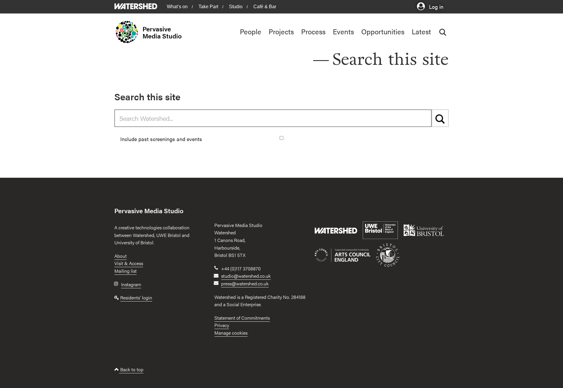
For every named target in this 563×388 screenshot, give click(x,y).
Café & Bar (264, 6)
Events (343, 31)
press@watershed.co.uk (245, 283)
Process (313, 31)
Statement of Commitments (242, 317)
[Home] (128, 32)
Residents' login (136, 297)
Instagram (131, 284)
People (250, 31)
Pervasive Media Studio (162, 32)
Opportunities (382, 31)
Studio (236, 6)
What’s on (177, 6)
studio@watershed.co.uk (246, 275)
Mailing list (125, 270)
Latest (421, 31)
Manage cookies (230, 332)
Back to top (131, 369)
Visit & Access (128, 263)
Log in (435, 6)
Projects (281, 31)
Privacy (221, 325)
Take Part (208, 6)
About (120, 256)
